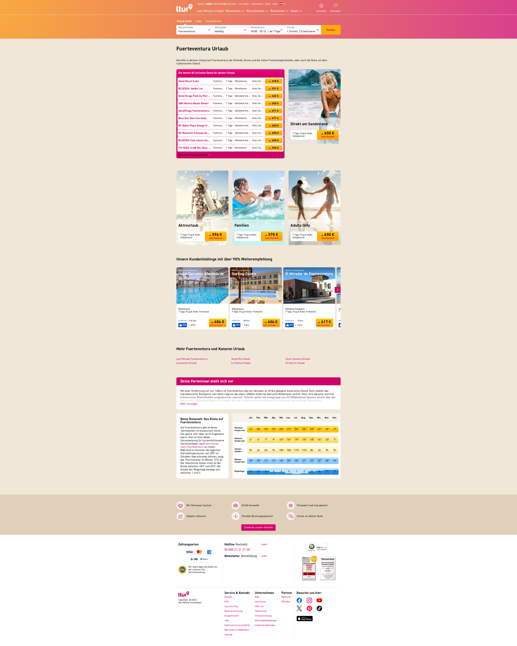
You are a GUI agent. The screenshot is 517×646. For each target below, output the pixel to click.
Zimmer (291, 27)
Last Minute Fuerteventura (191, 359)
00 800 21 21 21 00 (237, 550)
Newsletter (257, 4)
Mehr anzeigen (189, 403)
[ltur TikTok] (319, 610)
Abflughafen (220, 27)
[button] (338, 290)
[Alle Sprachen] (282, 4)
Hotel (199, 21)
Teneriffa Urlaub (240, 359)
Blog (267, 4)
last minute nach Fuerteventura (199, 445)
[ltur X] (299, 610)
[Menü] (326, 544)
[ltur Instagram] (309, 602)
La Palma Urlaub (240, 363)
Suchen (330, 30)
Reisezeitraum (258, 27)
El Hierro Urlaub (295, 363)
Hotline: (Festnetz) (217, 4)
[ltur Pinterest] (309, 610)
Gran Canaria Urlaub (298, 359)
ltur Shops (244, 4)
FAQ (275, 4)
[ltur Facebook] (299, 602)
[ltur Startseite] (184, 8)
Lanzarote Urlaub (186, 363)
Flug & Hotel (184, 21)
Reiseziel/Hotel (185, 27)
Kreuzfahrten (213, 21)
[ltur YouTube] (319, 602)
